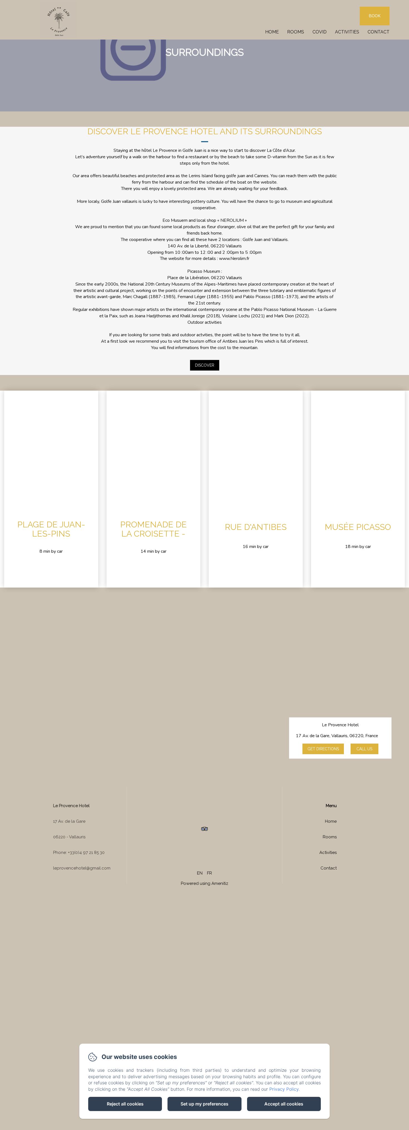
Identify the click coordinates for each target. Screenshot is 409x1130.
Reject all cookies (125, 1104)
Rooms (295, 32)
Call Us (364, 749)
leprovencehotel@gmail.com (81, 868)
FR (209, 873)
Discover (204, 365)
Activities (347, 32)
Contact (379, 32)
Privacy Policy (284, 1089)
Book (375, 16)
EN (200, 873)
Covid (319, 32)
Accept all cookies (283, 1104)
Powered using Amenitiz (204, 883)
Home (272, 32)
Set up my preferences (204, 1104)
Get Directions (323, 749)
